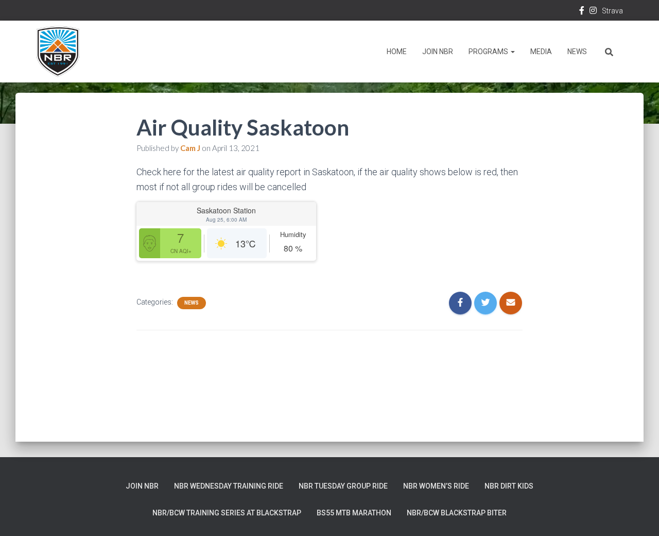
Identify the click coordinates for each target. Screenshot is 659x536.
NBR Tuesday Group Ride (343, 486)
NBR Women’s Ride (436, 486)
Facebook (581, 12)
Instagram (593, 12)
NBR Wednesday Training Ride (228, 486)
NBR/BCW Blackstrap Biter (457, 513)
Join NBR (437, 51)
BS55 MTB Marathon (354, 513)
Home (397, 51)
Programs (489, 51)
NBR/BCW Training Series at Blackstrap (226, 513)
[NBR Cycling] (58, 51)
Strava (612, 11)
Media (541, 51)
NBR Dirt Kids (508, 486)
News (577, 51)
